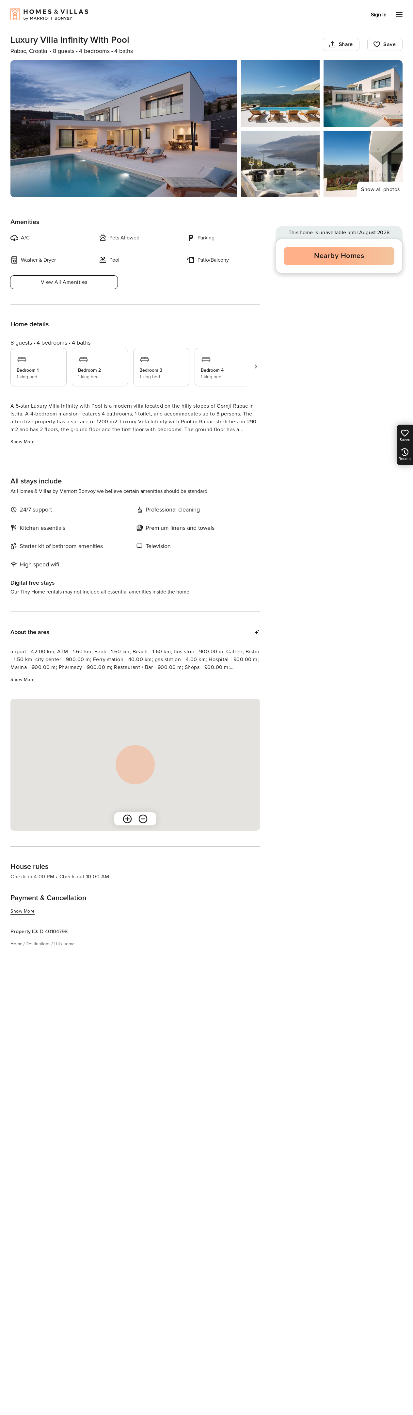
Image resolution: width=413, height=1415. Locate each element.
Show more (22, 442)
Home (16, 944)
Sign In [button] (379, 14)
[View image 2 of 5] (280, 93)
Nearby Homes (339, 256)
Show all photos (380, 189)
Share (346, 44)
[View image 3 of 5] (363, 93)
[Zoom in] (127, 819)
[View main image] (123, 128)
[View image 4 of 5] (280, 164)
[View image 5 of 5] (363, 164)
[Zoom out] (143, 819)
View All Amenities (64, 282)
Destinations (38, 944)
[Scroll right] (256, 366)
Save (389, 44)
